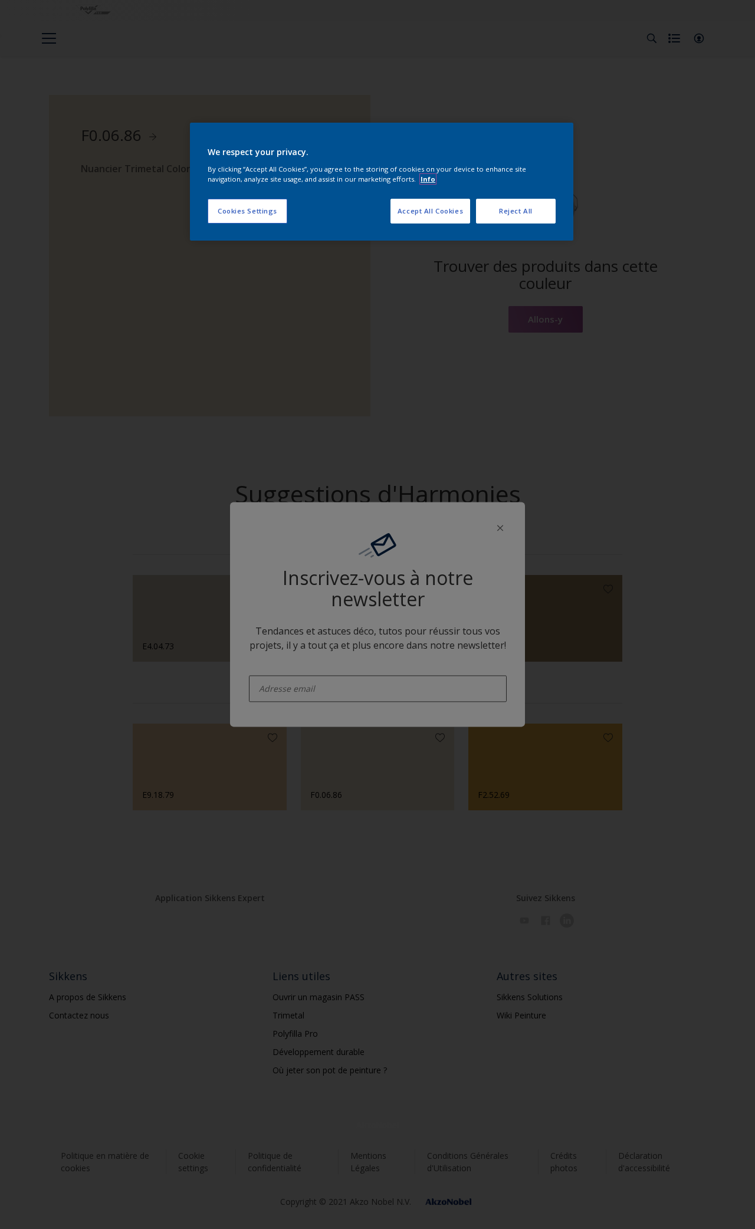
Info (428, 179)
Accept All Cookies (430, 210)
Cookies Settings (247, 210)
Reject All (516, 210)
